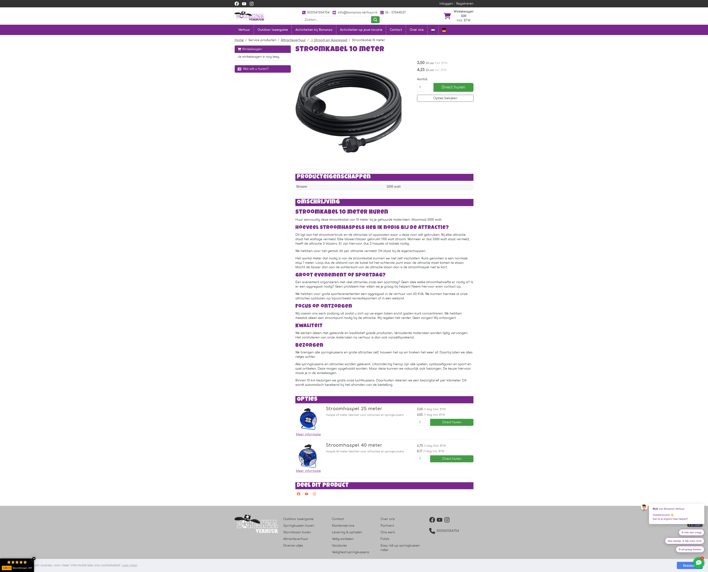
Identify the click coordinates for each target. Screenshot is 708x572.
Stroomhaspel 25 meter (354, 408)
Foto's (385, 539)
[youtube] (244, 3)
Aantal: (422, 79)
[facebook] (237, 3)
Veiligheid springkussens (350, 552)
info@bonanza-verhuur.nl (357, 12)
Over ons (417, 30)
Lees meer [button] (130, 565)
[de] (444, 29)
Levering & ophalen (347, 532)
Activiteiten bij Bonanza (313, 30)
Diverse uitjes (293, 545)
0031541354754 (318, 12)
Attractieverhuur (293, 40)
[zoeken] (375, 19)
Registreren (464, 3)
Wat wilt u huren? (255, 69)
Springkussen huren (298, 525)
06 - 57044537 (395, 12)
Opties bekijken (445, 98)
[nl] (433, 29)
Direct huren (453, 87)
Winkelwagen (251, 49)
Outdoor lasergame (273, 30)
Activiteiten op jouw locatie (361, 30)
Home (239, 40)
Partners (387, 525)
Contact (396, 30)
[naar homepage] (249, 16)
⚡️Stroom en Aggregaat (328, 40)
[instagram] (251, 3)
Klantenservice (343, 525)
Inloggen (446, 3)
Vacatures (339, 545)
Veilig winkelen (343, 539)
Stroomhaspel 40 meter (354, 445)
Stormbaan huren (297, 532)
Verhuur (244, 30)
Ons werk (388, 532)
